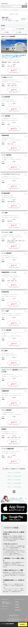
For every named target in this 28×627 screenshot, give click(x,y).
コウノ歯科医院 (5, 116)
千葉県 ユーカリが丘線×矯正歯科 (14, 483)
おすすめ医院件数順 (20, 28)
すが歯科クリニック (7, 77)
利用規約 (17, 602)
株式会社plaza (18, 610)
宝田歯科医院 (5, 292)
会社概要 (17, 607)
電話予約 (15, 70)
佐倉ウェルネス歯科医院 (8, 36)
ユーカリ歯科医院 (6, 253)
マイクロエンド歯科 (7, 232)
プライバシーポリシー (19, 599)
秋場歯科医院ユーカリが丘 (8, 272)
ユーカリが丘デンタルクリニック (10, 174)
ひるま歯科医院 (5, 96)
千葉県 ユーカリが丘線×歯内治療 (14, 476)
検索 (24, 6)
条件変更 (22, 624)
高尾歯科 (3, 429)
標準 (4, 28)
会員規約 (17, 604)
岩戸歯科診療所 (5, 193)
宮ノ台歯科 (4, 350)
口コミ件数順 (6, 32)
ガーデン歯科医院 (6, 330)
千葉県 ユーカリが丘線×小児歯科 (14, 486)
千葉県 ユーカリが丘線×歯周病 (14, 479)
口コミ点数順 (18, 32)
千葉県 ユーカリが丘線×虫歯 (14, 472)
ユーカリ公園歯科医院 (7, 448)
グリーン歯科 (5, 311)
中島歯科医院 (5, 135)
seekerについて (5, 599)
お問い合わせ (5, 606)
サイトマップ (5, 608)
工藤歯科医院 (5, 391)
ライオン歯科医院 (6, 155)
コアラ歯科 (4, 212)
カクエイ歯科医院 (6, 410)
